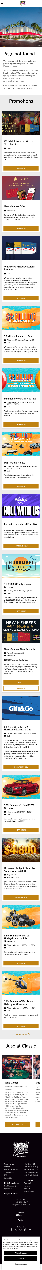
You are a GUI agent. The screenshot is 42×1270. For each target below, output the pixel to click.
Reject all (21, 1258)
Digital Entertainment (11, 1183)
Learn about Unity (30, 1167)
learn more (21, 228)
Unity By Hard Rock (11, 1194)
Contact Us (8, 1178)
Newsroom (27, 1186)
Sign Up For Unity (21, 767)
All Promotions (19, 1034)
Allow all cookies (21, 1253)
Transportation (9, 1172)
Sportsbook (8, 1189)
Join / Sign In (28, 1164)
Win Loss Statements (11, 1170)
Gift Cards (7, 1167)
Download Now (21, 546)
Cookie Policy (13, 1249)
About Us (27, 1189)
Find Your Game (17, 1124)
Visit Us (21, 682)
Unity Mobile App (30, 1172)
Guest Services (9, 1164)
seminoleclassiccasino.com (13, 81)
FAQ (5, 1175)
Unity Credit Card (30, 1175)
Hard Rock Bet (9, 1186)
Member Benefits (30, 1170)
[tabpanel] (17, 1092)
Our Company (28, 1180)
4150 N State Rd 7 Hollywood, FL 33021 (20, 1203)
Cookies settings (21, 1264)
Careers (26, 1183)
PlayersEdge (28, 1192)
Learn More (21, 168)
